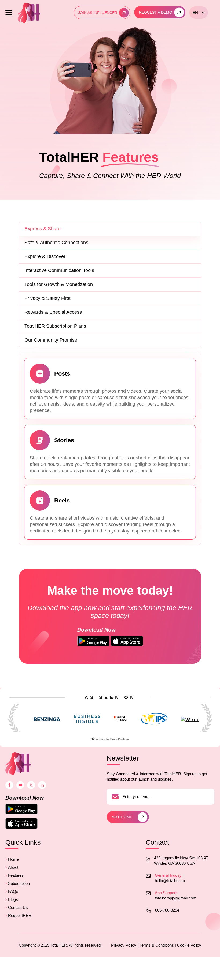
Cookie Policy (189, 945)
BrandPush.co (119, 739)
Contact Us (18, 907)
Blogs (13, 899)
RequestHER (19, 915)
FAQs (13, 891)
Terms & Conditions (157, 945)
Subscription (19, 883)
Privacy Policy (123, 945)
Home (13, 859)
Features (16, 875)
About (13, 867)
